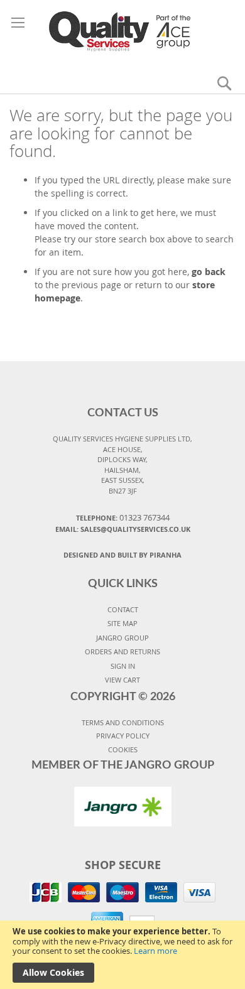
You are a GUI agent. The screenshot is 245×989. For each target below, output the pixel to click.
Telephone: (123, 517)
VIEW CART (122, 679)
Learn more (155, 950)
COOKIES (123, 749)
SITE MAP (122, 623)
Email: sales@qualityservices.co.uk (122, 529)
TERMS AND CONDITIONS (123, 722)
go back (209, 272)
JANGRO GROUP (122, 637)
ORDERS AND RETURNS (122, 651)
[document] (122, 955)
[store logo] (122, 31)
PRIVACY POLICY (123, 735)
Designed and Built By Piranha (122, 554)
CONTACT (122, 609)
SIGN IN (123, 666)
